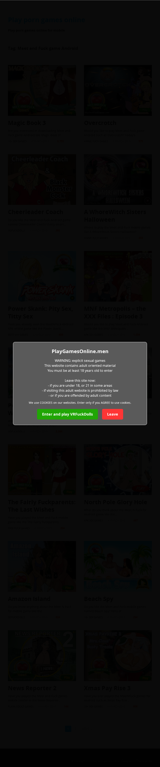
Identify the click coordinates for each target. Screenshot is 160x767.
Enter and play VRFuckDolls (67, 414)
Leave (112, 414)
